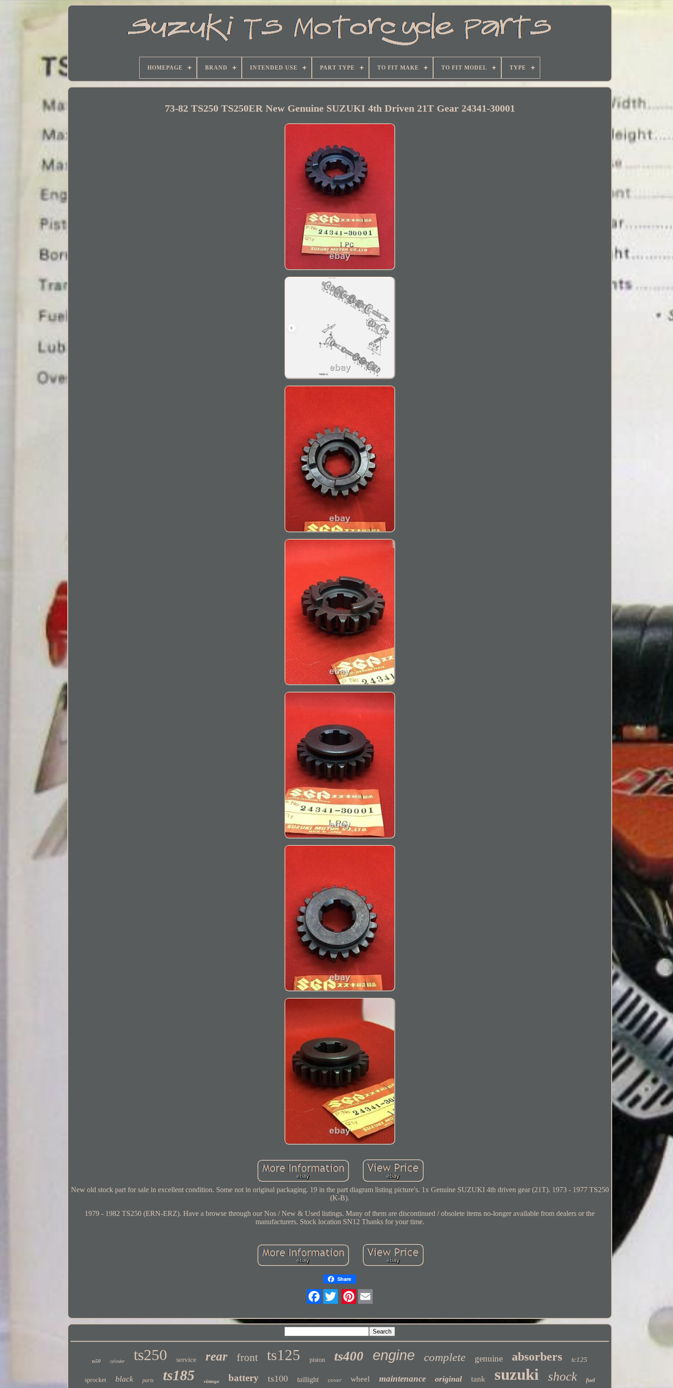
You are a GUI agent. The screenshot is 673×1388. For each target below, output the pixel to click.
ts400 (349, 1356)
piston (317, 1359)
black (124, 1378)
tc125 (579, 1359)
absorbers (537, 1356)
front (247, 1357)
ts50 (96, 1361)
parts (148, 1380)
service (186, 1359)
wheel (360, 1379)
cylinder (117, 1361)
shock (562, 1376)
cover (335, 1380)
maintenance (402, 1378)
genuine (489, 1358)
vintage (211, 1381)
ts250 (150, 1354)
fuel (590, 1380)
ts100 (278, 1378)
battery (243, 1377)
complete (445, 1357)
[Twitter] (330, 1296)
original (448, 1378)
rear (217, 1356)
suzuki (516, 1374)
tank (478, 1379)
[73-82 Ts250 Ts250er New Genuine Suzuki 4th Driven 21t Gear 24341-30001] (339, 197)
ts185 (179, 1375)
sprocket (95, 1380)
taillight (308, 1379)
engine (394, 1355)
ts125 (283, 1355)
